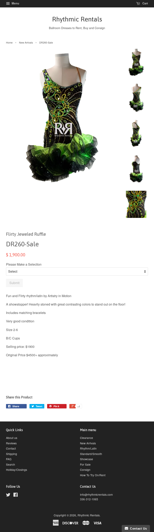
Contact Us (137, 528)
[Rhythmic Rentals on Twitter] (8, 495)
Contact (11, 448)
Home (9, 42)
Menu (15, 3)
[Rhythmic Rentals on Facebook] (15, 495)
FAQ (8, 459)
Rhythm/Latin (88, 448)
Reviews (11, 443)
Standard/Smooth (91, 454)
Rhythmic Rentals (77, 19)
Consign (85, 470)
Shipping (11, 454)
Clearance (86, 438)
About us (11, 438)
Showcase (86, 459)
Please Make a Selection (24, 264)
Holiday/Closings (16, 470)
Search (10, 464)
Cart (145, 3)
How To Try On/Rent (92, 475)
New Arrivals (26, 42)
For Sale (85, 464)
